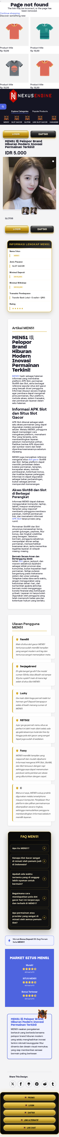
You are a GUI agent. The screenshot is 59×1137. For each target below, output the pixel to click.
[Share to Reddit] (44, 1084)
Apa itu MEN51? (20, 848)
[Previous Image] (5, 184)
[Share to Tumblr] (52, 1084)
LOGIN (16, 134)
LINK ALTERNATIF (31, 1121)
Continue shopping (10, 13)
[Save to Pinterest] (36, 1084)
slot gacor (33, 459)
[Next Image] (54, 184)
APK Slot (16, 519)
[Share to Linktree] (28, 1084)
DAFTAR (43, 134)
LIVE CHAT (31, 1129)
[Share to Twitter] (12, 1084)
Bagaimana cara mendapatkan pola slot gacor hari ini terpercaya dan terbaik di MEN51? (26, 898)
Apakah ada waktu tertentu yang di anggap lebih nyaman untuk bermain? (25, 878)
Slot (21, 561)
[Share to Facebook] (20, 1084)
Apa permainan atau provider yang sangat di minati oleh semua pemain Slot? (27, 917)
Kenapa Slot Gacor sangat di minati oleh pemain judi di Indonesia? (26, 861)
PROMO (31, 1097)
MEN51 (15, 376)
